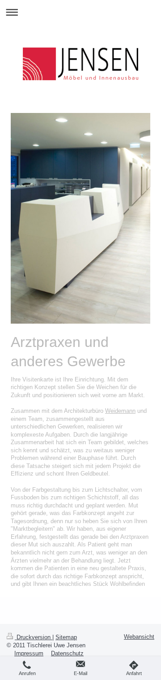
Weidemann (120, 410)
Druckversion (33, 637)
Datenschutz (67, 653)
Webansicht (139, 636)
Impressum (28, 653)
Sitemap (66, 637)
